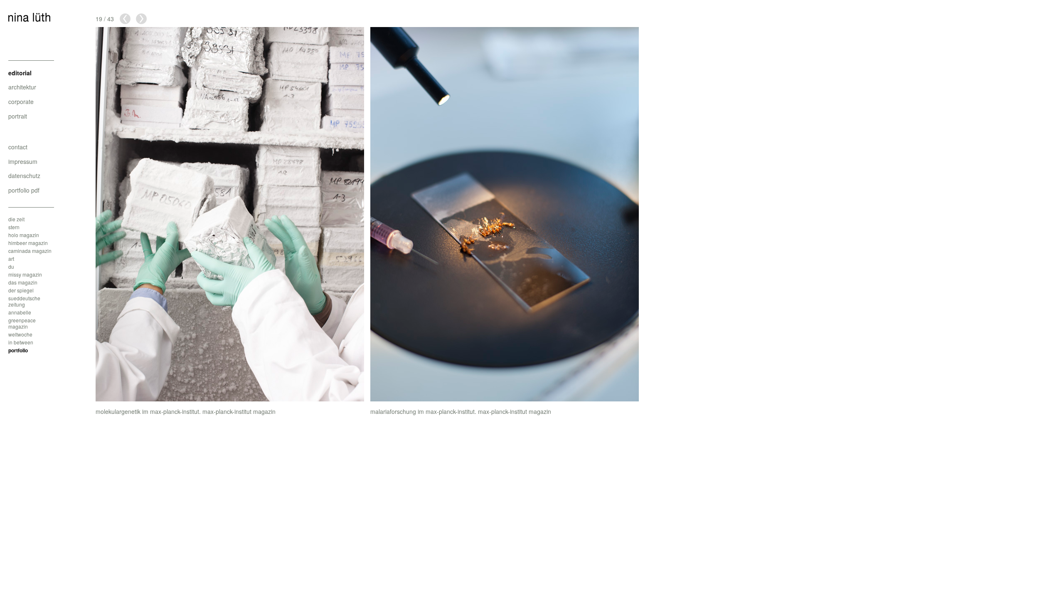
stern (14, 226)
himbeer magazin (28, 242)
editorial (20, 73)
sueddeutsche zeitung (24, 301)
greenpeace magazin (22, 323)
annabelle (19, 312)
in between (20, 342)
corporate (21, 101)
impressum (22, 161)
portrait (17, 116)
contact (17, 147)
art (11, 258)
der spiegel (21, 290)
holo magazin (23, 234)
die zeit (16, 219)
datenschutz (24, 175)
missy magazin (25, 274)
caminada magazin (30, 250)
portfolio (18, 350)
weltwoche (20, 334)
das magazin (22, 282)
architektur (22, 87)
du (11, 266)
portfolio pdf (23, 190)
